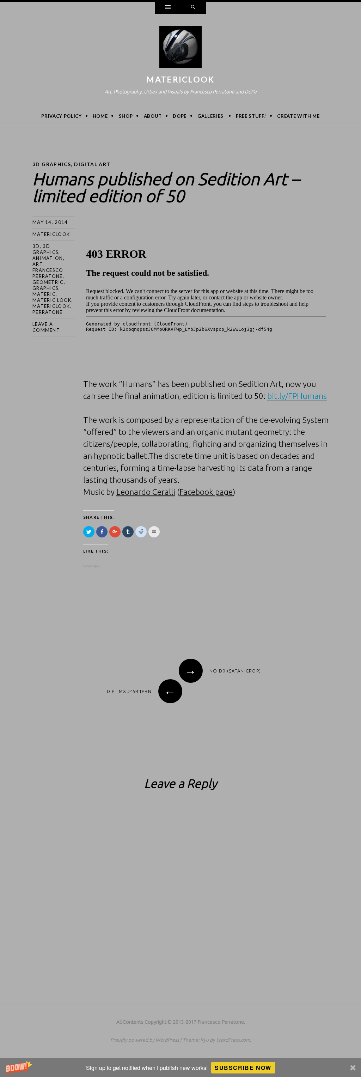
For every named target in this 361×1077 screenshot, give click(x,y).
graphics (45, 288)
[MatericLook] (180, 48)
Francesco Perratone (47, 273)
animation (47, 258)
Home (100, 116)
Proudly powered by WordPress (144, 1040)
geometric (48, 282)
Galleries (210, 116)
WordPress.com (233, 1040)
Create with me (298, 116)
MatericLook (180, 79)
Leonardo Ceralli (145, 491)
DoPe (179, 116)
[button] (180, 1067)
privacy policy (61, 116)
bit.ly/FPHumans (297, 395)
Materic (44, 294)
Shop (126, 116)
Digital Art (92, 164)
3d (36, 246)
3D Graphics (51, 164)
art (37, 264)
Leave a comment (46, 327)
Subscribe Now (243, 1068)
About (153, 116)
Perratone (47, 312)
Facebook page (206, 491)
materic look (52, 300)
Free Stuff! (251, 116)
